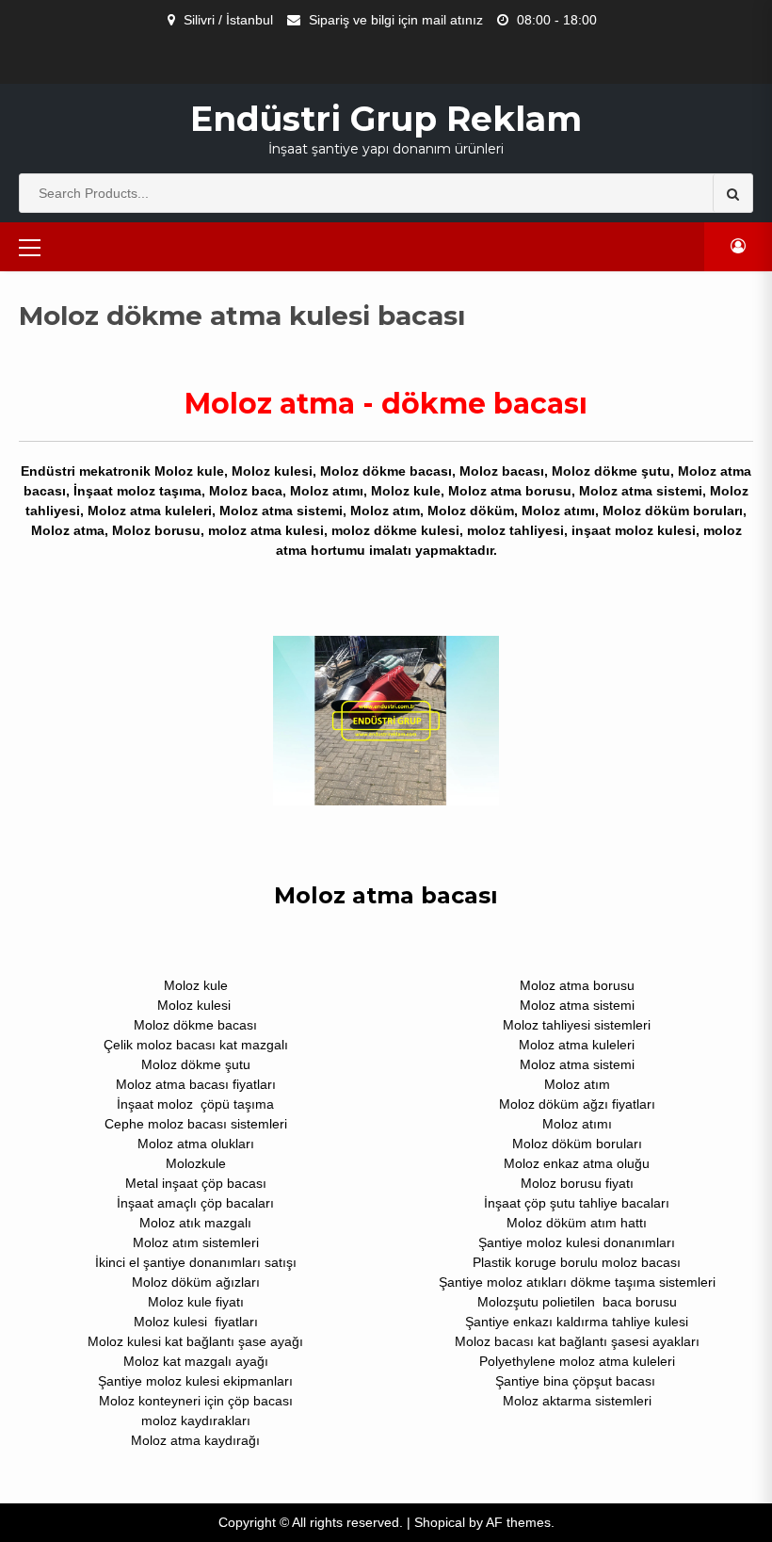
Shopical (439, 1522)
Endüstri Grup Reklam (386, 118)
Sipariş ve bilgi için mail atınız (396, 19)
